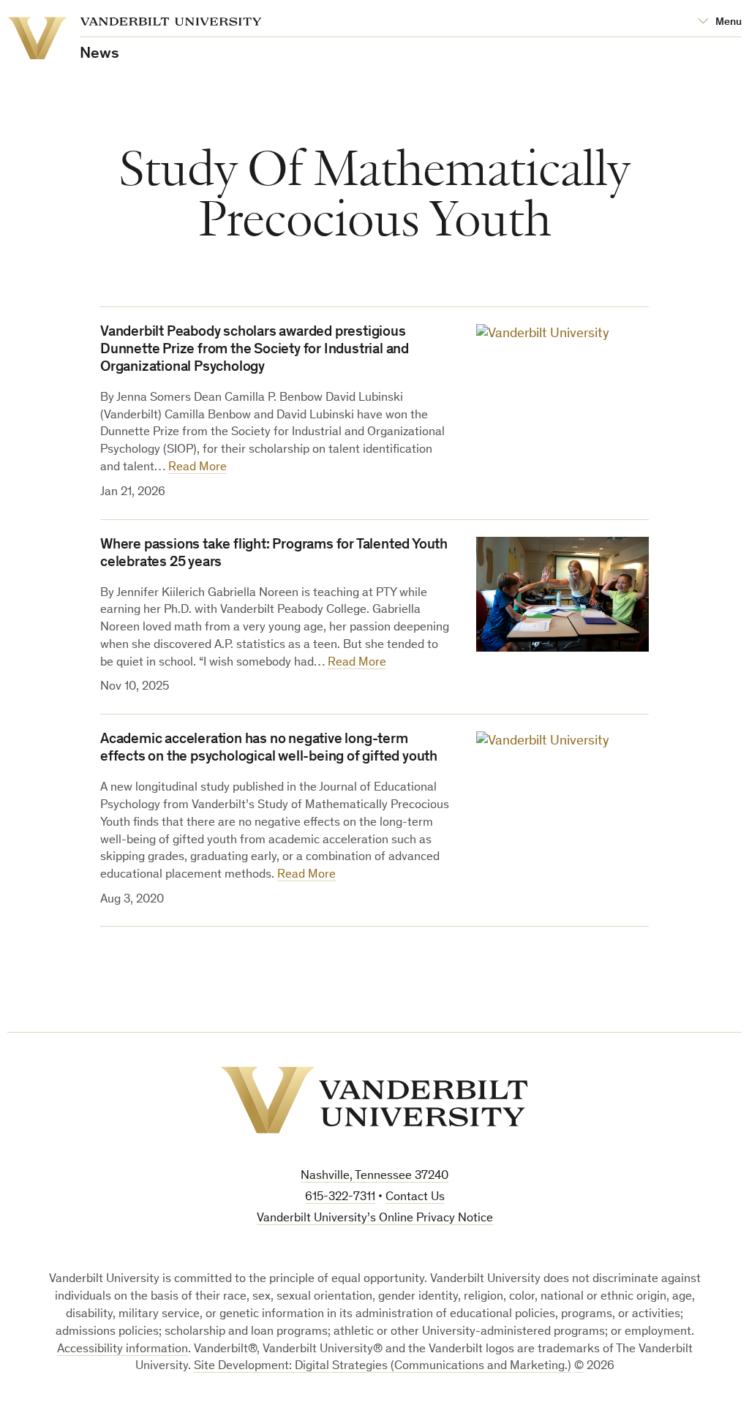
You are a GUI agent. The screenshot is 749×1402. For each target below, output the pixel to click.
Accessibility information (122, 1349)
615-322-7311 (340, 1197)
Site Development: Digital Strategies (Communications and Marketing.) (382, 1366)
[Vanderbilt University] (374, 1100)
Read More (197, 467)
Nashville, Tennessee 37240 (374, 1176)
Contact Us (415, 1197)
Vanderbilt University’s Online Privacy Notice (375, 1219)
